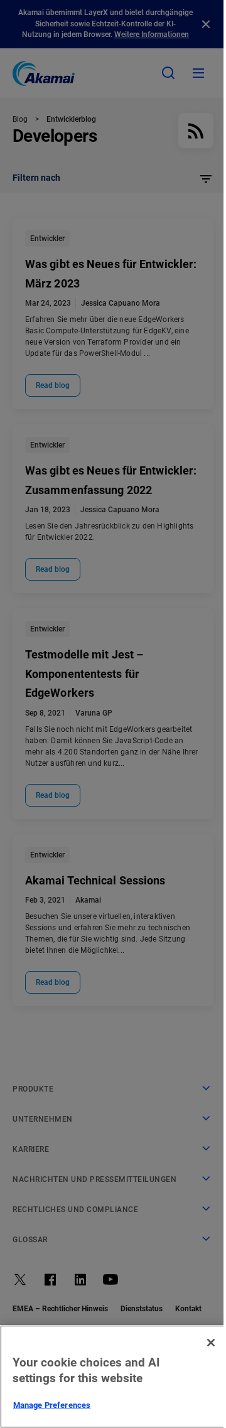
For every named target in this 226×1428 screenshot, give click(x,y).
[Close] (211, 1342)
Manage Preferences (51, 1405)
